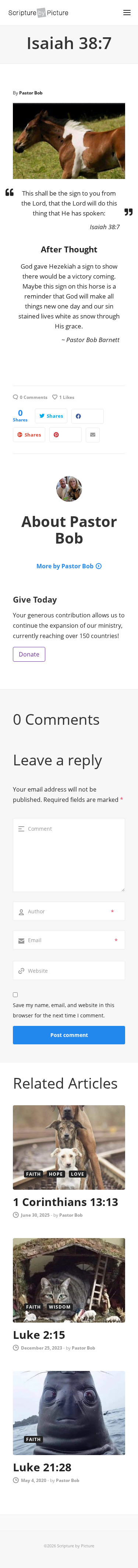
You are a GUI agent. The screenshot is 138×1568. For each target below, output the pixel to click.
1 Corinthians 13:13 (65, 1201)
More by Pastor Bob (64, 566)
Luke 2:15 (39, 1334)
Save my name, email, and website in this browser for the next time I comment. (63, 1010)
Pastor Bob (31, 93)
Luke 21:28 (42, 1467)
